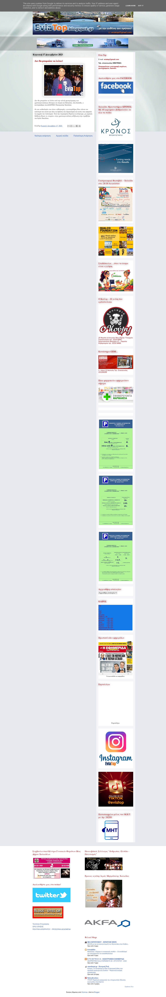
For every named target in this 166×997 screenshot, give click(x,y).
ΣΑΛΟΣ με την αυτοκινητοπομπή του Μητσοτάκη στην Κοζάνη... (108, 944)
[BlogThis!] (71, 126)
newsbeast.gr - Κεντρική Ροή (98, 966)
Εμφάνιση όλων (129, 986)
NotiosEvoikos (92, 978)
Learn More (131, 6)
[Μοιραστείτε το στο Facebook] (77, 126)
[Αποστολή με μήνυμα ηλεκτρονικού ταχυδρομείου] (68, 126)
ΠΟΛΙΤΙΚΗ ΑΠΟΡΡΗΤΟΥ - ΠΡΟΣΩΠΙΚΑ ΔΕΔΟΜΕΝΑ (52, 929)
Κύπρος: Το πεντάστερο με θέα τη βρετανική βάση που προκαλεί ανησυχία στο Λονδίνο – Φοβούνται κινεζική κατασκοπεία (105, 970)
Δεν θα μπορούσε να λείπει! (49, 61)
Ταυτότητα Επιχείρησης (41, 924)
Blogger (96, 992)
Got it (141, 6)
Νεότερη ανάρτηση (43, 136)
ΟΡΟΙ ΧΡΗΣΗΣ (38, 927)
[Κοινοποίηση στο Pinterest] (79, 126)
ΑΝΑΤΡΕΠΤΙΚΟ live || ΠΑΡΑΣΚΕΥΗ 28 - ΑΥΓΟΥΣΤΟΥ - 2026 (107, 961)
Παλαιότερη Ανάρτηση (83, 136)
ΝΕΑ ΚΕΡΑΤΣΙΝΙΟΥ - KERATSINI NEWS (102, 942)
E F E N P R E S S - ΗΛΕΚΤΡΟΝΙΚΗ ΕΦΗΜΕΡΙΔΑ (105, 959)
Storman (85, 992)
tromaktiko (91, 950)
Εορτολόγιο (115, 723)
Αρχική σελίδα (62, 136)
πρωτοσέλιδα (112, 676)
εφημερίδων (121, 676)
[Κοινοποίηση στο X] (74, 126)
